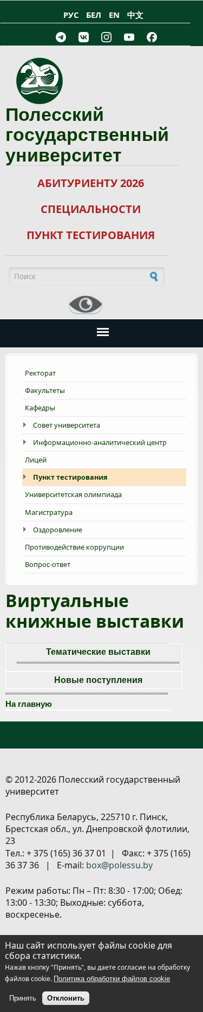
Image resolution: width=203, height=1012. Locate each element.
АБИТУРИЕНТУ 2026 (90, 183)
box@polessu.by (119, 865)
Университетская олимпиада (73, 494)
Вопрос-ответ (47, 564)
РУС (70, 14)
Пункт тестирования (70, 477)
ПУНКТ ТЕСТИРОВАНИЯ (91, 235)
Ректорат (40, 373)
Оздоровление (57, 529)
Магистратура (49, 512)
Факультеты (45, 390)
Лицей (36, 460)
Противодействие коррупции (74, 547)
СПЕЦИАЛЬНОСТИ (91, 209)
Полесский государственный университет (87, 134)
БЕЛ (93, 14)
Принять (22, 998)
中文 (135, 14)
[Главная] (101, 81)
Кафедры (40, 407)
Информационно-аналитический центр (100, 442)
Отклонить (65, 998)
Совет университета (66, 425)
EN (114, 14)
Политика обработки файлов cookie (112, 979)
